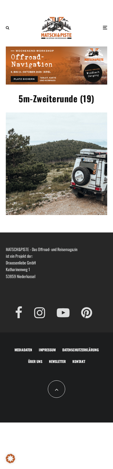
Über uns (35, 361)
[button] (10, 458)
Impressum (47, 349)
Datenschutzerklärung (80, 349)
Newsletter (57, 361)
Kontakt (78, 361)
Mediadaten (23, 349)
